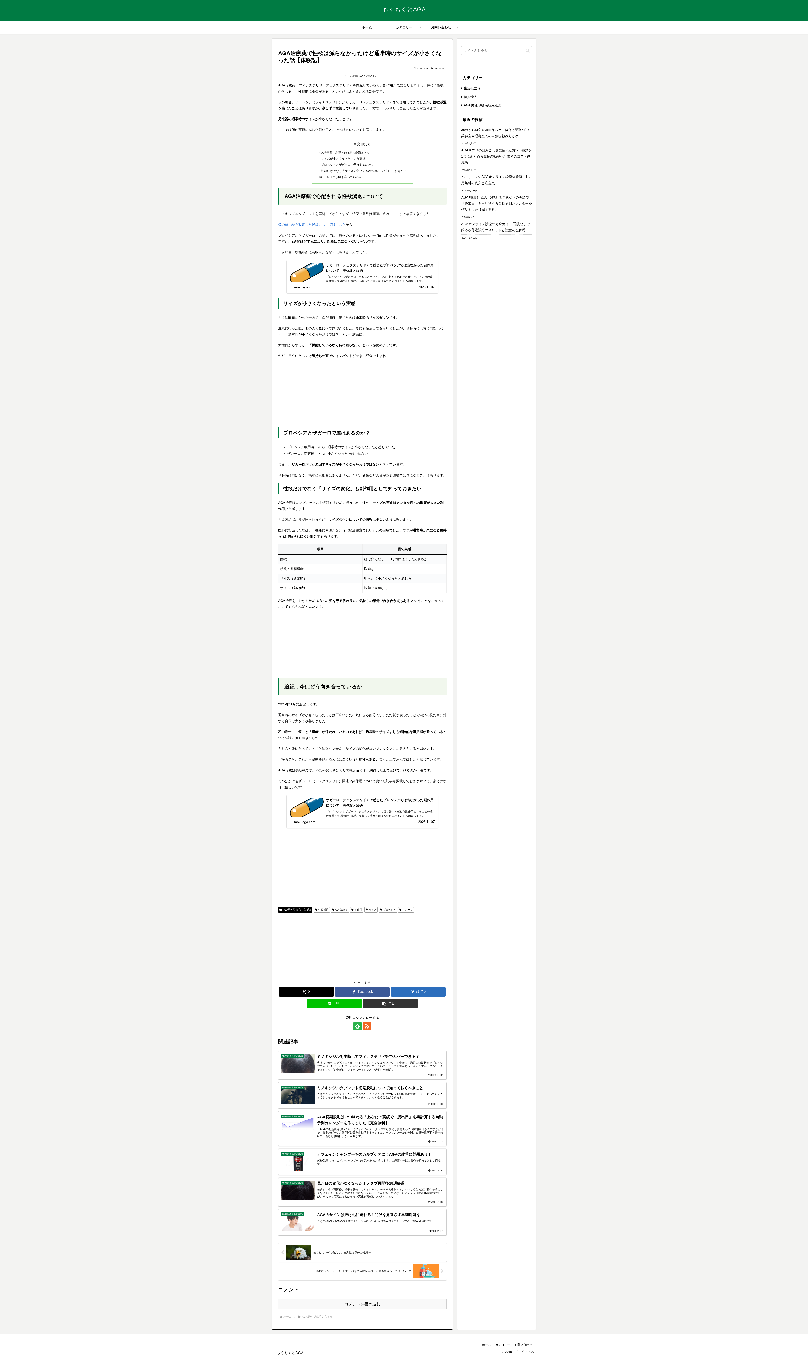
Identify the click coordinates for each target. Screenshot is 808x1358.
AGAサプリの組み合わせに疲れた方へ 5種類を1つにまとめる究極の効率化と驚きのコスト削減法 (496, 156)
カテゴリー (502, 1344)
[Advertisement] (362, 393)
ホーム (486, 1344)
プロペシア (389, 909)
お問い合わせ (523, 1344)
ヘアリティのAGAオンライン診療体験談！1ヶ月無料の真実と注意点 (496, 180)
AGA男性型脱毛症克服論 (297, 909)
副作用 (358, 909)
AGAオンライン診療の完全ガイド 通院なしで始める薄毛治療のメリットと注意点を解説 (495, 227)
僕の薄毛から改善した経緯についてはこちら (312, 224)
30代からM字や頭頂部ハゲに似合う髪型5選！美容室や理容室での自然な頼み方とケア (495, 133)
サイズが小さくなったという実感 (343, 158)
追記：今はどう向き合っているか (340, 177)
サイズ (372, 909)
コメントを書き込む (362, 1304)
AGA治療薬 (341, 909)
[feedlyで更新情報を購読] (357, 1026)
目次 (356, 144)
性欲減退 (323, 909)
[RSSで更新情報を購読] (367, 1026)
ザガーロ (408, 909)
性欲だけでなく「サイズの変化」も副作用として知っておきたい (364, 171)
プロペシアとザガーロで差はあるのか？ (347, 164)
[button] (390, 1003)
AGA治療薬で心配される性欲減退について (346, 152)
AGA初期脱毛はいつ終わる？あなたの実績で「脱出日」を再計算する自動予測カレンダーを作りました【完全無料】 (496, 203)
